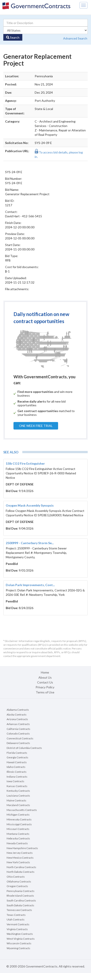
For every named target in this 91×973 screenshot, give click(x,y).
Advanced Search (75, 38)
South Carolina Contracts (21, 900)
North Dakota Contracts (20, 871)
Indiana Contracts (17, 776)
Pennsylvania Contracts (20, 891)
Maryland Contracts (18, 805)
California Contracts (18, 729)
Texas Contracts (16, 914)
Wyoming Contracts (18, 948)
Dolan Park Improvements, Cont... (30, 585)
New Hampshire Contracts (22, 848)
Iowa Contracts (15, 781)
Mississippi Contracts (19, 824)
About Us (45, 677)
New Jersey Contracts (20, 852)
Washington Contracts (20, 933)
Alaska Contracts (17, 714)
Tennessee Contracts (19, 910)
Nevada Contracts (17, 843)
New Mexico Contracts (20, 857)
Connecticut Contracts (20, 738)
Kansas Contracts (17, 786)
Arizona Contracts (17, 719)
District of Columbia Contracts (24, 748)
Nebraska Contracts (18, 838)
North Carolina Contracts (21, 867)
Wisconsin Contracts (19, 943)
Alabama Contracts (18, 709)
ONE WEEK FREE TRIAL (36, 426)
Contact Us (45, 682)
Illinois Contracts (17, 771)
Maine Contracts (16, 800)
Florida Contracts (17, 752)
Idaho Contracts (16, 767)
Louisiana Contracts (18, 795)
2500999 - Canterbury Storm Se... (30, 543)
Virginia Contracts (17, 929)
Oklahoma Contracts (19, 881)
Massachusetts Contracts (22, 810)
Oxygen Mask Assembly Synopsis (30, 505)
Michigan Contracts (18, 814)
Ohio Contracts (16, 876)
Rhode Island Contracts (20, 895)
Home (45, 672)
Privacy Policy (45, 687)
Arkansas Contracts (18, 724)
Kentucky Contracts (18, 790)
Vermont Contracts (18, 924)
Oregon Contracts (17, 886)
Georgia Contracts (17, 757)
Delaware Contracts (18, 743)
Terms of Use (45, 692)
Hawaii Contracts (17, 762)
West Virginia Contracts (21, 938)
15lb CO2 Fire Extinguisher (25, 463)
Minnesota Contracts (19, 819)
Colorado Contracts (18, 733)
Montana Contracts (18, 833)
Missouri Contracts (18, 829)
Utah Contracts (16, 919)
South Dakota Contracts (20, 905)
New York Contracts (18, 862)
